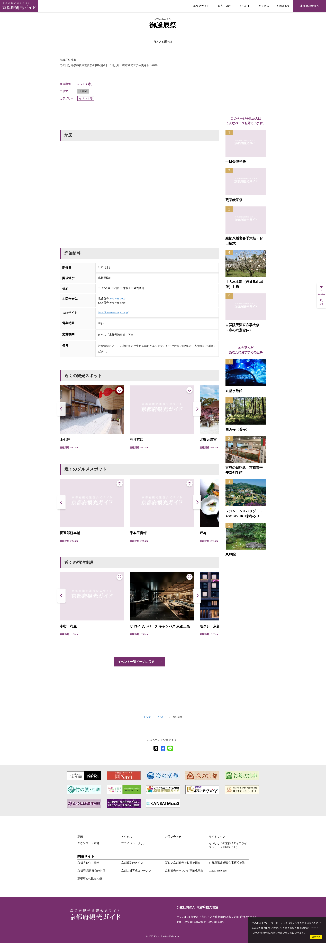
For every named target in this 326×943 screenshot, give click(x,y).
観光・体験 (224, 5)
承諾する (316, 937)
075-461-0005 (117, 298)
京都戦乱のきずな (132, 862)
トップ (147, 717)
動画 (80, 836)
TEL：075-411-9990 (188, 922)
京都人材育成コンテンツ (136, 870)
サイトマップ (217, 836)
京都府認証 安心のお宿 (91, 870)
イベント (244, 5)
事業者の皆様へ (309, 5)
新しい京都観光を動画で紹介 (182, 862)
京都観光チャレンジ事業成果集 (184, 870)
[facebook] (163, 748)
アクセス (263, 5)
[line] (170, 748)
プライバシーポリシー (134, 843)
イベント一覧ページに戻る (136, 661)
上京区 (83, 91)
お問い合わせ (173, 836)
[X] (156, 748)
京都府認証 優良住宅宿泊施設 (227, 862)
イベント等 (86, 98)
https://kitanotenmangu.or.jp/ (113, 312)
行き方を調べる (163, 41)
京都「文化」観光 (88, 862)
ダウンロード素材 (88, 843)
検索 (321, 304)
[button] (197, 409)
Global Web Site (218, 870)
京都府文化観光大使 (89, 878)
